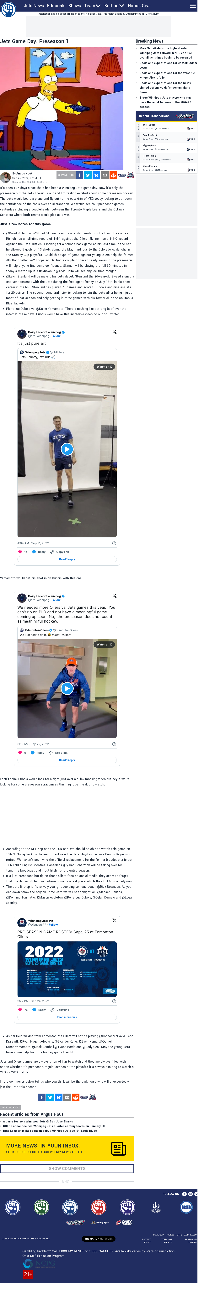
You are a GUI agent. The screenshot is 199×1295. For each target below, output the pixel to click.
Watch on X (104, 366)
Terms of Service (166, 1241)
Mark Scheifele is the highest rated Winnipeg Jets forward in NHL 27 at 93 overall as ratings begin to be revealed (166, 53)
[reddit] (113, 175)
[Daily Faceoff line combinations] (122, 175)
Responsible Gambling (192, 1241)
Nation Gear (139, 6)
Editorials (56, 6)
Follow (56, 336)
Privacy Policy (146, 1241)
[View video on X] (67, 449)
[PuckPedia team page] (130, 175)
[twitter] (88, 175)
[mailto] (105, 175)
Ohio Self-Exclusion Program (43, 1256)
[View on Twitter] (114, 334)
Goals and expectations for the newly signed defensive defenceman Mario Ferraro (165, 87)
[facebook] (79, 175)
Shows (74, 6)
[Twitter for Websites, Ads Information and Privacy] (114, 543)
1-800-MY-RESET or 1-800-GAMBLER (85, 1251)
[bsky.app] (96, 175)
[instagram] (190, 1194)
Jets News (34, 6)
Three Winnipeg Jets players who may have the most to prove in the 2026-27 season (165, 102)
